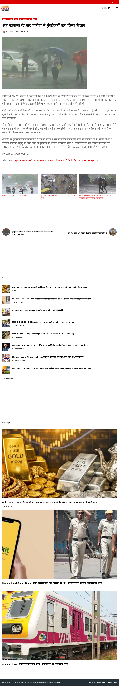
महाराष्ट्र (25, 19)
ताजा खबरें (10, 19)
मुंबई (30, 19)
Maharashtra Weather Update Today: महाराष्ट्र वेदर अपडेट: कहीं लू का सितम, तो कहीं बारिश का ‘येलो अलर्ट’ (52, 369)
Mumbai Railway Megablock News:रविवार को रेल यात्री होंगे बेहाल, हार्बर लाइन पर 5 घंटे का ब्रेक (47, 357)
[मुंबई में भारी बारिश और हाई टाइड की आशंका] (20, 184)
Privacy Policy (112, 682)
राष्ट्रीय (35, 19)
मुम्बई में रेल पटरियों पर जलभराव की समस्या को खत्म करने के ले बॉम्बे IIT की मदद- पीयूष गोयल (57, 160)
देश (20, 19)
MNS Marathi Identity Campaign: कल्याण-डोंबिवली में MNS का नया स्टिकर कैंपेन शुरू (44, 334)
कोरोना (4, 19)
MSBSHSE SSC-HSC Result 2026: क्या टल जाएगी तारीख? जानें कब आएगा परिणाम (43, 322)
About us (91, 682)
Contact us (101, 682)
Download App (5, 2)
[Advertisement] (44, 209)
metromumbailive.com (52, 682)
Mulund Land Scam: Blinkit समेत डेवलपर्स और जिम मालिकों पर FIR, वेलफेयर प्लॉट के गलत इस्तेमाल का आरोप (51, 299)
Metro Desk (9, 31)
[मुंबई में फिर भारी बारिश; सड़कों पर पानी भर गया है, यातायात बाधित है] (59, 184)
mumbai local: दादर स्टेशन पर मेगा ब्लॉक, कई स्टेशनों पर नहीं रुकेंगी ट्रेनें (37, 310)
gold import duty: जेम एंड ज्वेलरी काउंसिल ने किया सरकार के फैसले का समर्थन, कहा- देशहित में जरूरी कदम (49, 287)
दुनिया (16, 19)
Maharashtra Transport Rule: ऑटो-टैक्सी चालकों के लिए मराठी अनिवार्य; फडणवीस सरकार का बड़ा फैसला (50, 345)
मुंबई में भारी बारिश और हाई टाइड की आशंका (15, 196)
